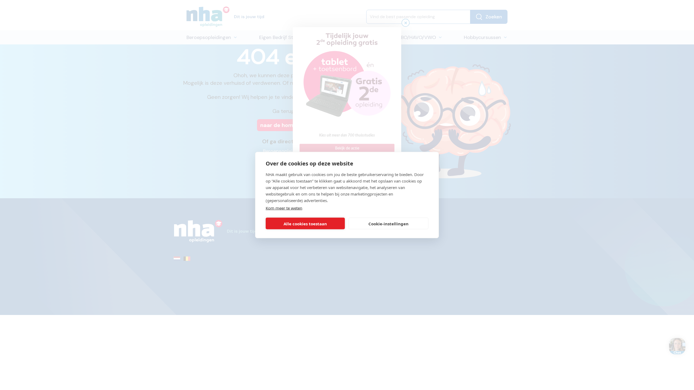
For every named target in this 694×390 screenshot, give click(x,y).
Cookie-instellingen (388, 223)
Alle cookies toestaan (305, 223)
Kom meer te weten (284, 208)
